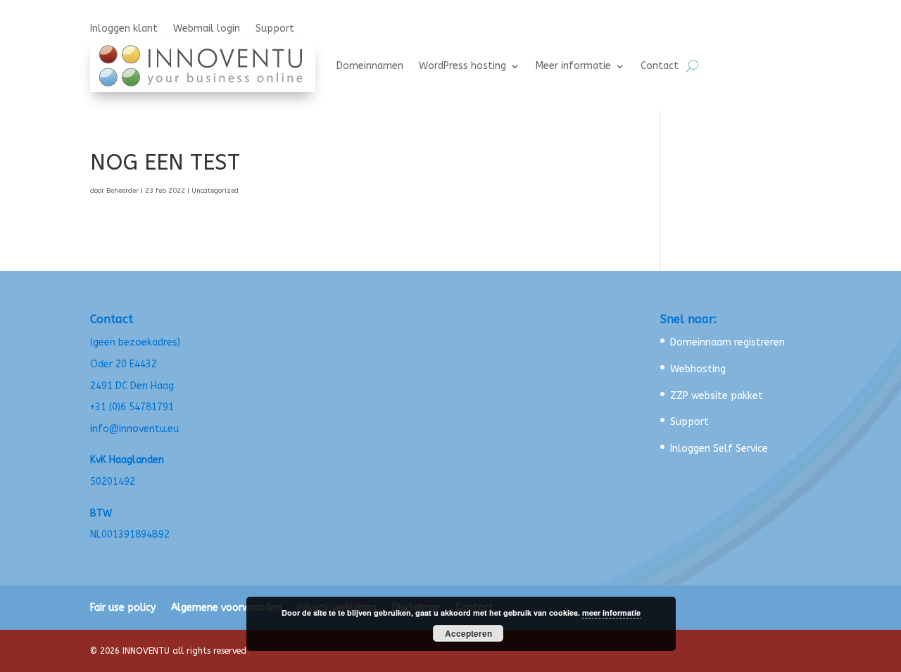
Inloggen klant (124, 29)
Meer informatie (573, 66)
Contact (660, 66)
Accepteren (468, 633)
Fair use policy (123, 608)
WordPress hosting (462, 66)
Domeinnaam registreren (727, 342)
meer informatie (611, 612)
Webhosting (698, 369)
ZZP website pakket (716, 396)
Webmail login (206, 29)
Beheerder (122, 190)
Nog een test (165, 162)
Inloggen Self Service (719, 449)
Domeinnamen (369, 66)
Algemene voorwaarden (226, 608)
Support (275, 29)
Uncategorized (215, 190)
